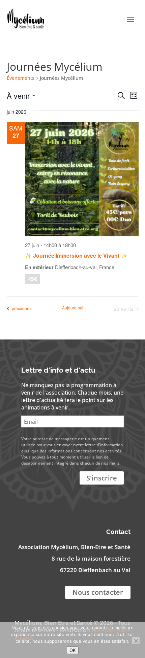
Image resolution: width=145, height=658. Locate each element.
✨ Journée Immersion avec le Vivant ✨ (76, 255)
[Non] (136, 641)
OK (72, 650)
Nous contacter (97, 592)
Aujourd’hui (72, 307)
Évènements (20, 78)
